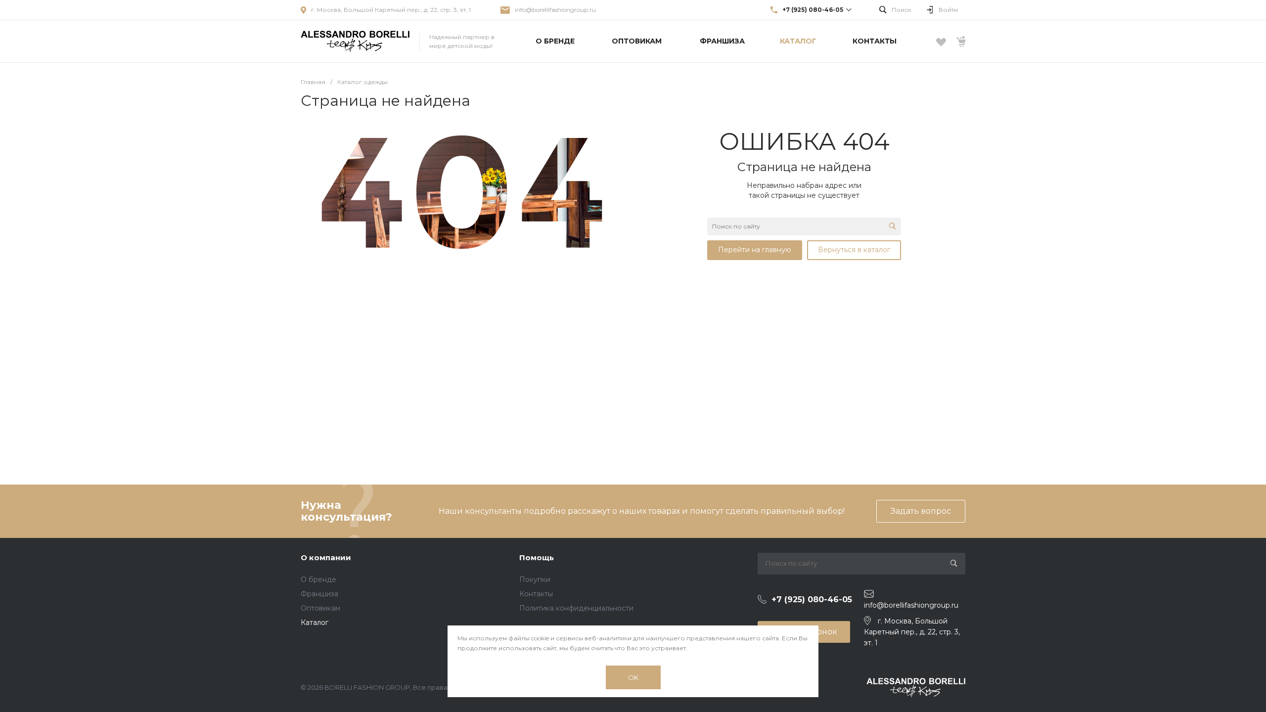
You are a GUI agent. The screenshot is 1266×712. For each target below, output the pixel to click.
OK (633, 677)
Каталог (314, 622)
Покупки (534, 579)
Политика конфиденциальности (576, 608)
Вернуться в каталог (854, 249)
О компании (326, 557)
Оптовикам (320, 608)
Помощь (536, 557)
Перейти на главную (754, 249)
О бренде (318, 579)
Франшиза (319, 593)
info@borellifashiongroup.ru (555, 9)
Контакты (536, 593)
